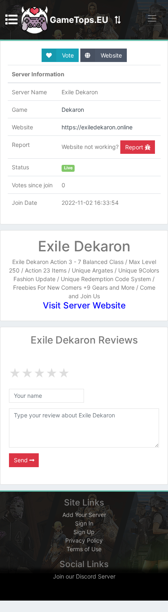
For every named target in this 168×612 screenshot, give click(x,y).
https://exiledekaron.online (97, 127)
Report (135, 147)
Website (110, 55)
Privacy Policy (84, 540)
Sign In (84, 523)
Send (21, 460)
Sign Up (84, 531)
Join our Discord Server (84, 576)
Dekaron (73, 109)
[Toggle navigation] (152, 18)
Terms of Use (84, 548)
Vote (67, 55)
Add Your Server (84, 514)
